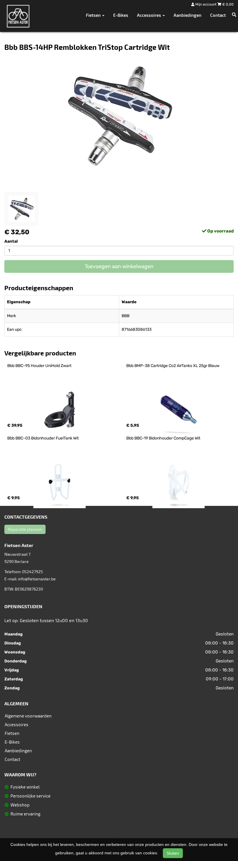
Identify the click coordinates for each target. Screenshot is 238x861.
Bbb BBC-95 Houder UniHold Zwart (39, 365)
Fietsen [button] (94, 15)
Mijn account (205, 4)
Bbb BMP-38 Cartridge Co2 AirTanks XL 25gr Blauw (172, 365)
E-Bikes (120, 15)
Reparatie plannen (25, 529)
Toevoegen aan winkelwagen (119, 266)
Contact (218, 15)
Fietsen (12, 733)
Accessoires (16, 724)
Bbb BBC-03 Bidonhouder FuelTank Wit (43, 438)
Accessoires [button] (149, 15)
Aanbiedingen (187, 15)
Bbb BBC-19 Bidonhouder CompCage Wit (163, 438)
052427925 (32, 571)
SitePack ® (154, 837)
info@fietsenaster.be (37, 578)
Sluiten (173, 853)
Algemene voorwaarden (28, 715)
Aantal (11, 241)
